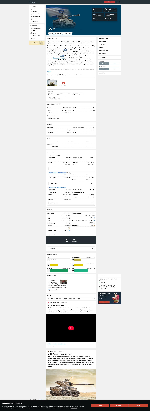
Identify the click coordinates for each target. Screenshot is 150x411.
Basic (114, 68)
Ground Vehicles (62, 343)
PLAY (109, 2)
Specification (54, 74)
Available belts (53, 183)
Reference (104, 68)
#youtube (54, 343)
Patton (63, 58)
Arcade (114, 63)
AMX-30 (62, 56)
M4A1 (65, 50)
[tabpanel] (71, 180)
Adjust (138, 405)
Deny (100, 405)
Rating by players (63, 74)
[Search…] (116, 2)
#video (49, 343)
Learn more (74, 408)
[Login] (119, 2)
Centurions (56, 58)
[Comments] (53, 346)
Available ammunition (55, 168)
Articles (81, 74)
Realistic (104, 63)
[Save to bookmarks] (56, 346)
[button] (31, 400)
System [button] (41, 400)
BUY (104, 302)
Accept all (118, 405)
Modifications (52, 248)
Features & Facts (73, 74)
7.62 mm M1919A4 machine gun (57, 173)
